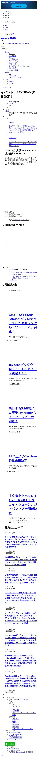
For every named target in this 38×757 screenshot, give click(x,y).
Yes (35, 113)
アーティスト (17, 707)
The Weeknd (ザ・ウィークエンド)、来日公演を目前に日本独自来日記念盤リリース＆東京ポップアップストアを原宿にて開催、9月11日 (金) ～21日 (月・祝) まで (21, 640)
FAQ (14, 721)
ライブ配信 (12, 56)
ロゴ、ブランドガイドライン (22, 729)
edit (12, 33)
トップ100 (12, 75)
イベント (8, 25)
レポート (12, 83)
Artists (7, 72)
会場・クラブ (13, 64)
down (27, 220)
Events (7, 52)
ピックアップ (13, 60)
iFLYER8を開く (19, 6)
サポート (15, 723)
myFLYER (8, 33)
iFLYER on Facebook (15, 734)
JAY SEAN (15, 220)
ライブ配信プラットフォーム (19, 66)
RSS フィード (13, 739)
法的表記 (15, 725)
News (6, 79)
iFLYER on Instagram (15, 736)
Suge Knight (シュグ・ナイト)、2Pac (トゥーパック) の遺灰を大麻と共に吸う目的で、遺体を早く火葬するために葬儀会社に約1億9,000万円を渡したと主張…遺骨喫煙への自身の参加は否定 (20, 681)
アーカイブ (12, 81)
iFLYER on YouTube (15, 738)
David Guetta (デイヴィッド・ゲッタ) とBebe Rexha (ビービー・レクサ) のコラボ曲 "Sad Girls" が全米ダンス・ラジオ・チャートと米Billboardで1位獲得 (21, 598)
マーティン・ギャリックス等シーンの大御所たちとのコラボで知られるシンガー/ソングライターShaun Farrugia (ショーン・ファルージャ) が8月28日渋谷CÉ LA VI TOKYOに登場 (21, 618)
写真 (6, 29)
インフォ (15, 719)
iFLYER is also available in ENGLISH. (17, 43)
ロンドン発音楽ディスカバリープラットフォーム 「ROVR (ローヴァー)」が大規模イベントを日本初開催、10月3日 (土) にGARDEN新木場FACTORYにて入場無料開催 (21, 542)
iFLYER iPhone (14, 748)
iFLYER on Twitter (15, 732)
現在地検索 (12, 68)
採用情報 (15, 727)
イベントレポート (15, 62)
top (2, 755)
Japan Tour (22, 220)
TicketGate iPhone (14, 750)
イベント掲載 (13, 70)
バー (6, 27)
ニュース (8, 87)
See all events (13, 280)
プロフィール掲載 (15, 78)
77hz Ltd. (26, 699)
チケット (12, 58)
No (10, 115)
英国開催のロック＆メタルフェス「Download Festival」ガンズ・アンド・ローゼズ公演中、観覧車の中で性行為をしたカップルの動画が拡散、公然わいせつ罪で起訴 (20, 660)
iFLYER (11, 697)
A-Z (10, 74)
